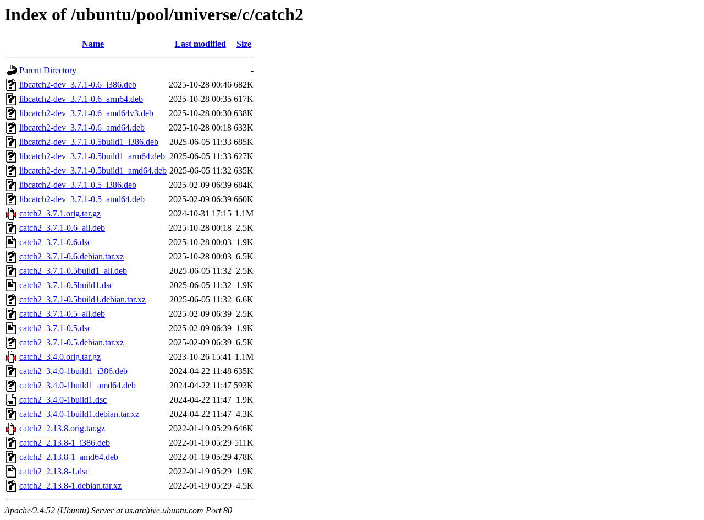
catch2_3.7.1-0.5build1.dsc (66, 285)
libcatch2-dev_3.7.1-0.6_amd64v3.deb (86, 113)
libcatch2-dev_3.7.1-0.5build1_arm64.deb (92, 156)
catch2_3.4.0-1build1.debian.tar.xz (79, 414)
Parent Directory (47, 70)
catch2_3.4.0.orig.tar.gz (60, 356)
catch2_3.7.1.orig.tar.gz (60, 213)
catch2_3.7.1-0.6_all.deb (62, 227)
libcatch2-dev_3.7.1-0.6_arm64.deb (81, 99)
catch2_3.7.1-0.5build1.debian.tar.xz (82, 299)
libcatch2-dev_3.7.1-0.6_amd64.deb (82, 127)
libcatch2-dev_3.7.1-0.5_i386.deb (77, 184)
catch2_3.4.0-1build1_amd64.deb (77, 385)
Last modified (200, 43)
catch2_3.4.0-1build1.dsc (63, 399)
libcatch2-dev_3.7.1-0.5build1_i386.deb (88, 142)
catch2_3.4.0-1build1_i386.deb (73, 371)
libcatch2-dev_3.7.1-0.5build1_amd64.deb (93, 170)
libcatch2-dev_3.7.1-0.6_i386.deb (77, 84)
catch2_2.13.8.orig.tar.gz (62, 428)
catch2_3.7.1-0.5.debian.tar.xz (71, 342)
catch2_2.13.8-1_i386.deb (64, 442)
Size (244, 43)
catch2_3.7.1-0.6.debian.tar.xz (71, 256)
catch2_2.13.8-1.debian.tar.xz (70, 485)
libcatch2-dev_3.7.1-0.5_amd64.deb (82, 199)
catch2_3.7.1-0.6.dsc (55, 242)
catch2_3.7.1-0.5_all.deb (62, 313)
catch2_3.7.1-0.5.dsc (55, 328)
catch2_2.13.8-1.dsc (54, 471)
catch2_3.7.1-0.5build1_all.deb (73, 270)
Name (93, 43)
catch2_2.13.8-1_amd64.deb (68, 457)
